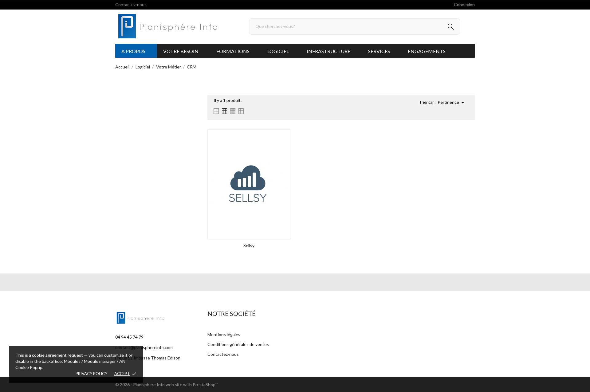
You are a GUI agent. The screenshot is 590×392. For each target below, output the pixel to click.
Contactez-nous (131, 4)
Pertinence (452, 102)
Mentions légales (223, 334)
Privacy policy (91, 373)
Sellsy (248, 245)
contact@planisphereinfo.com (144, 347)
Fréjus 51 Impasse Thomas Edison (147, 357)
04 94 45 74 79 (129, 337)
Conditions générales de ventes (238, 344)
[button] (136, 51)
